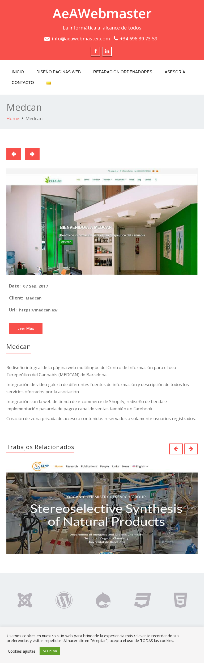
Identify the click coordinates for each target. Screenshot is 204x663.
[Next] (32, 154)
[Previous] (13, 154)
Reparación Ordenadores (122, 72)
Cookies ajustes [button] (22, 651)
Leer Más (26, 328)
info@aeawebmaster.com (81, 38)
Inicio (18, 72)
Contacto (23, 82)
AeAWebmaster (102, 13)
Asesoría (175, 72)
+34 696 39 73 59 (138, 38)
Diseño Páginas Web (58, 72)
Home (12, 118)
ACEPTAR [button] (50, 650)
